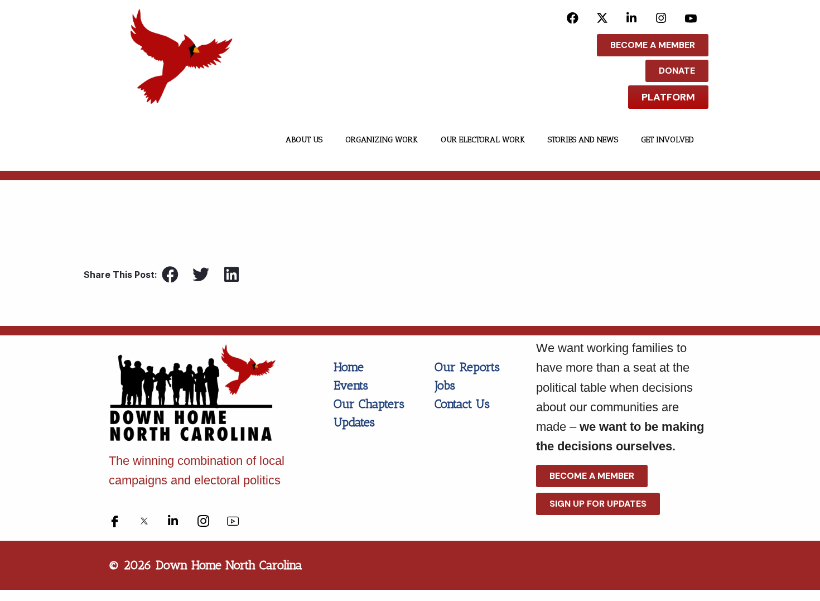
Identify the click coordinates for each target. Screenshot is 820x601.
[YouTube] (690, 17)
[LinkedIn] (631, 17)
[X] (602, 17)
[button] (169, 274)
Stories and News (583, 140)
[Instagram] (661, 17)
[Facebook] (572, 17)
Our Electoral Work (483, 140)
